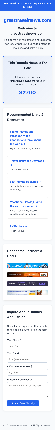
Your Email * (14, 353)
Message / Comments (19, 379)
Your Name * (14, 340)
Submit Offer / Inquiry (23, 403)
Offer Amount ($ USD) (19, 366)
